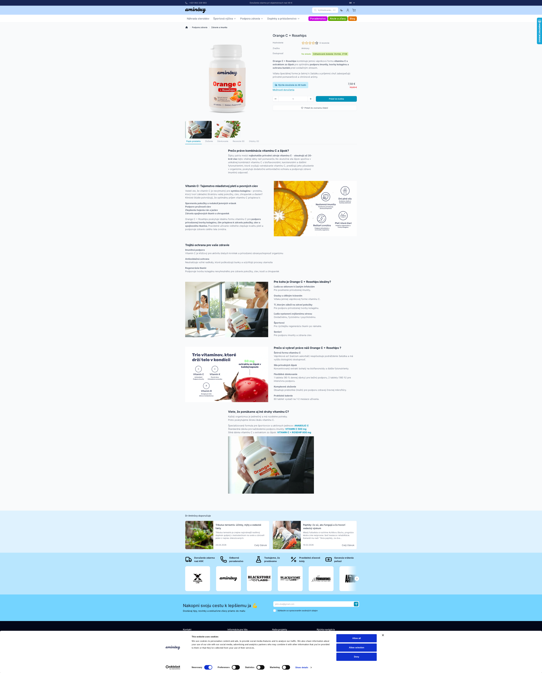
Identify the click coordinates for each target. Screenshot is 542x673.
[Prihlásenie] (348, 10)
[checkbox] (274, 610)
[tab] (209, 141)
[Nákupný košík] (354, 10)
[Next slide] (357, 578)
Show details (301, 667)
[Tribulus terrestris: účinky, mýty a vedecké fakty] (227, 535)
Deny (356, 656)
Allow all (356, 638)
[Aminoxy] (195, 10)
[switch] (236, 667)
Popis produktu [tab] (193, 141)
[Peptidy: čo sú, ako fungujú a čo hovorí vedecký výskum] (315, 535)
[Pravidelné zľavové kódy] (306, 559)
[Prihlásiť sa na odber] (356, 604)
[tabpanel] (271, 318)
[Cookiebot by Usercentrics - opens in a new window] (173, 667)
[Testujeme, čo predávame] (271, 559)
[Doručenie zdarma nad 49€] (201, 559)
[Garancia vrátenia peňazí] (341, 559)
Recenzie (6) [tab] (238, 141)
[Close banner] (383, 635)
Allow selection (356, 647)
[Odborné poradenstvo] (236, 559)
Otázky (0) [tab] (254, 141)
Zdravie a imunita (219, 27)
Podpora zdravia (199, 27)
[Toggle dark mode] (341, 10)
